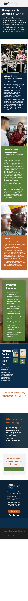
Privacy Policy (11, 535)
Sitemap (18, 535)
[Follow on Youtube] (18, 515)
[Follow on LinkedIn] (14, 515)
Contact (14, 511)
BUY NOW (16, 360)
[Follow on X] (10, 515)
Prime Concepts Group (19, 531)
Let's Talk (14, 469)
